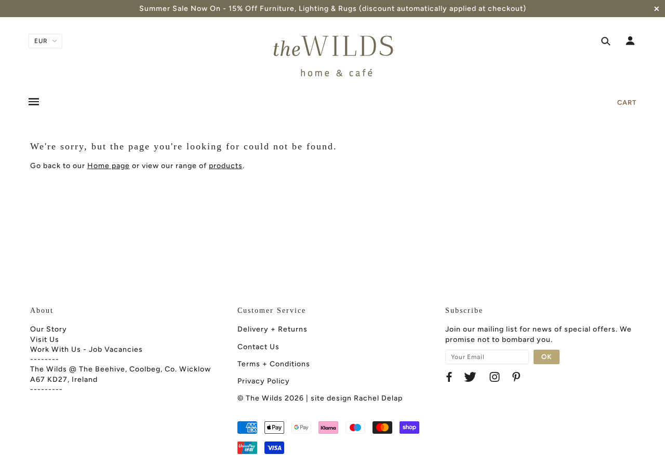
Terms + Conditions (273, 364)
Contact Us (258, 346)
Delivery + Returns (272, 329)
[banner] (332, 56)
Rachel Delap (378, 398)
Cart (626, 102)
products (226, 165)
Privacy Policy (263, 381)
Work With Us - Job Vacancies (86, 349)
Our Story (48, 329)
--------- (46, 389)
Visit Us (44, 339)
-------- (44, 359)
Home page (108, 165)
